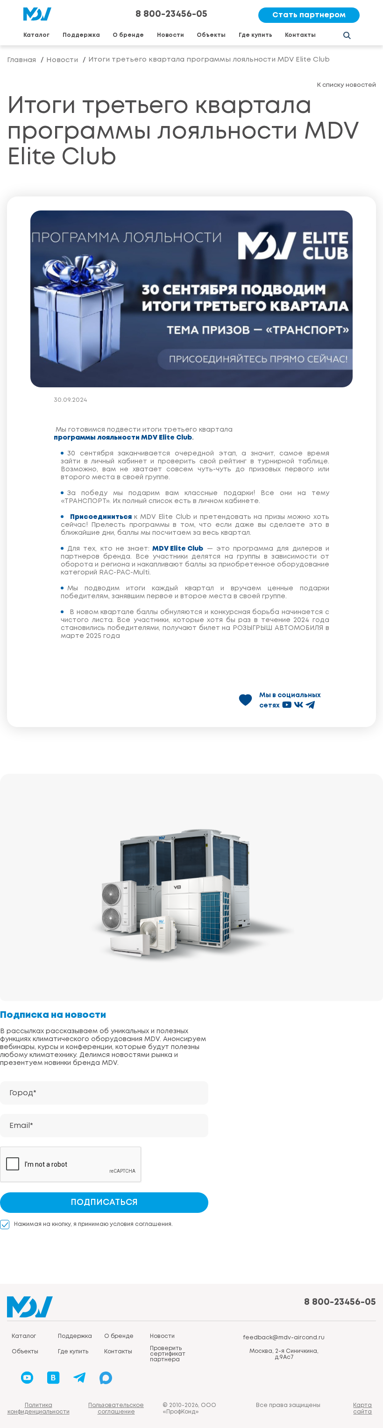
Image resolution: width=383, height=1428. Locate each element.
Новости (170, 35)
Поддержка (81, 35)
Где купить (255, 35)
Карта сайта (362, 1408)
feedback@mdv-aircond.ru (284, 1337)
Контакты (300, 35)
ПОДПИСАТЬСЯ (104, 1202)
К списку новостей (346, 85)
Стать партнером (309, 15)
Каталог (36, 35)
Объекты (211, 35)
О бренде (128, 35)
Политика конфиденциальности (38, 1408)
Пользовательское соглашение (116, 1408)
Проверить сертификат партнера (167, 1354)
